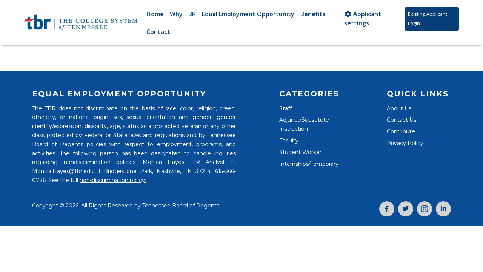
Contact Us (401, 119)
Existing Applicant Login (427, 18)
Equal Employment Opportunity (248, 14)
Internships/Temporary (308, 164)
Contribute (401, 131)
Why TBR (183, 14)
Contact (158, 32)
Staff (285, 108)
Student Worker (300, 152)
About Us (399, 108)
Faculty (288, 140)
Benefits (312, 14)
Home (155, 14)
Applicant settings (362, 18)
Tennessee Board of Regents (180, 205)
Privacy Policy (405, 143)
